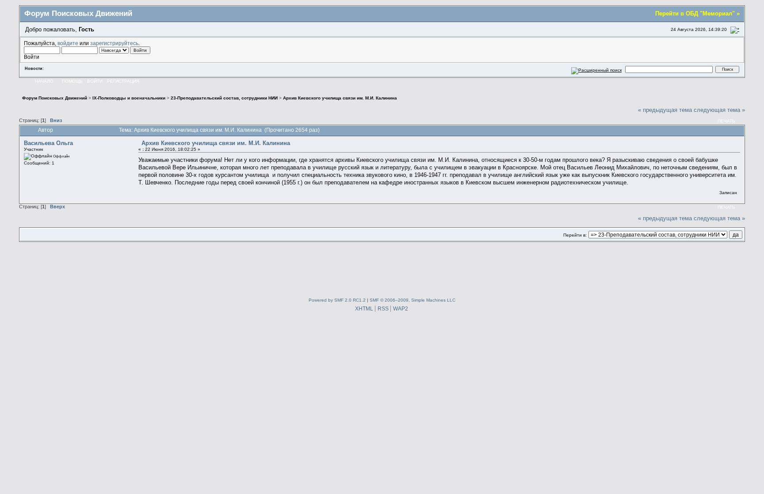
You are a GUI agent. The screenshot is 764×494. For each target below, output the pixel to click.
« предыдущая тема (665, 110)
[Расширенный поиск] (596, 69)
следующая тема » (719, 110)
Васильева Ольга (48, 143)
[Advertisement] (382, 267)
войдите (67, 43)
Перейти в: (575, 235)
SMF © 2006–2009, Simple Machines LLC (412, 300)
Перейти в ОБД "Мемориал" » (697, 13)
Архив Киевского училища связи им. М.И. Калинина (215, 143)
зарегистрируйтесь (114, 43)
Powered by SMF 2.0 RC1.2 (337, 300)
